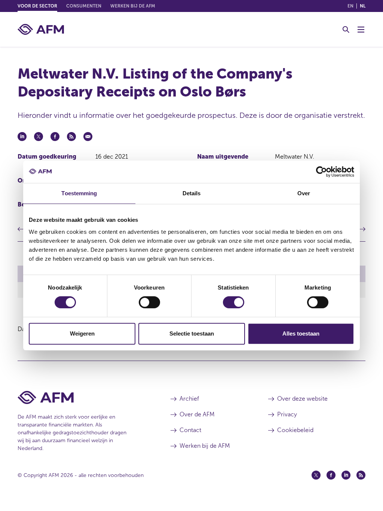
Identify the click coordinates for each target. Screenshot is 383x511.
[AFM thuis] (41, 29)
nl (362, 6)
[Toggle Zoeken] (345, 29)
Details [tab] (192, 193)
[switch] (149, 302)
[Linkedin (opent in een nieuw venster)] (345, 475)
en (350, 6)
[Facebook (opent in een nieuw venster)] (331, 475)
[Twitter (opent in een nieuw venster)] (316, 475)
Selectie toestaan (191, 333)
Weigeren (82, 333)
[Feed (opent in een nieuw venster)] (360, 475)
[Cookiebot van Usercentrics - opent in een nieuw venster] (321, 171)
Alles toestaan (300, 333)
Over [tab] (303, 193)
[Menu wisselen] (360, 29)
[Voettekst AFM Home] (83, 397)
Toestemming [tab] (79, 193)
